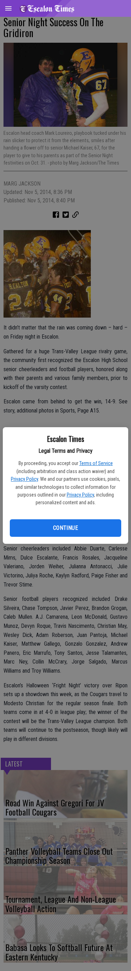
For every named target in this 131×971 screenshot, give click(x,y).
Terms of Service (96, 463)
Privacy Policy (24, 479)
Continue (65, 528)
